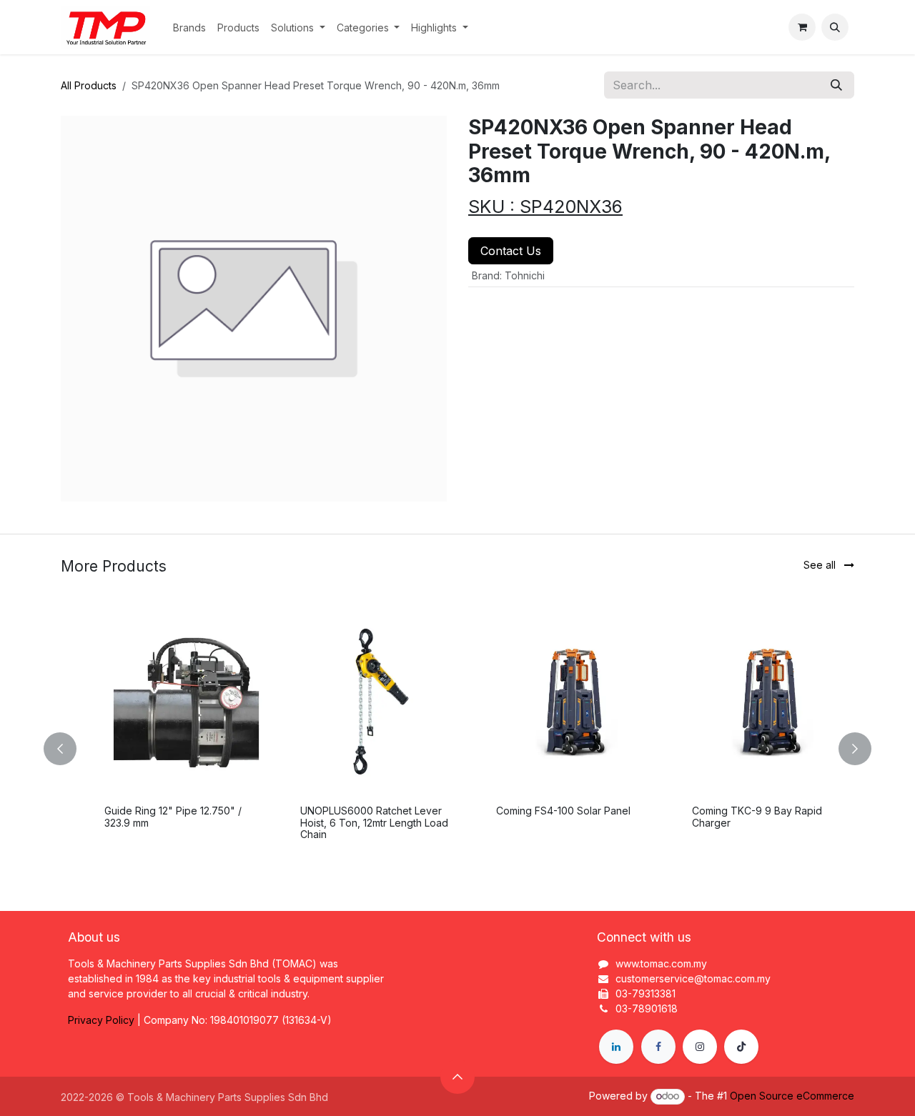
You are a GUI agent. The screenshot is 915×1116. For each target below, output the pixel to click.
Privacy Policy (101, 1020)
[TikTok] (741, 1047)
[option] (457, 748)
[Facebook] (658, 1047)
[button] (835, 27)
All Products (89, 85)
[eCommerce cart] (802, 27)
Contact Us (510, 251)
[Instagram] (700, 1047)
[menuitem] (189, 27)
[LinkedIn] (616, 1047)
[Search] (836, 85)
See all (821, 565)
